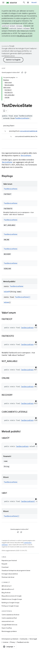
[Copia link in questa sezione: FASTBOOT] (14, 319)
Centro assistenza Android (10, 615)
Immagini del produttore (10, 574)
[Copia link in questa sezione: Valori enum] (18, 313)
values (6, 302)
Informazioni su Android (10, 639)
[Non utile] (25, 72)
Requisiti (4, 564)
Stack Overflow (7, 628)
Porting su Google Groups (10, 606)
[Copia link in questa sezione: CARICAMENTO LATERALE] (29, 412)
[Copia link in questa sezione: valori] (9, 493)
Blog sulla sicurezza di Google (11, 596)
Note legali (33, 639)
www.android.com (8, 621)
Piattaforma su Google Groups (12, 599)
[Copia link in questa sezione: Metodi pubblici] (22, 431)
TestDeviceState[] (22, 297)
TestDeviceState (22, 118)
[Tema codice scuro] (36, 325)
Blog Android (6, 592)
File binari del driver (8, 577)
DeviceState (26, 156)
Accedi (34, 2)
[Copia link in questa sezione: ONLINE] (11, 378)
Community (24, 639)
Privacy (12, 642)
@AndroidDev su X (8, 589)
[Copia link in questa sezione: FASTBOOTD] (16, 336)
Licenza (5, 642)
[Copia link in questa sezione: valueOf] (11, 438)
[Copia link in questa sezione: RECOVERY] (14, 395)
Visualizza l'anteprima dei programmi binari (16, 570)
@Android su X (6, 586)
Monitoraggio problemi (9, 631)
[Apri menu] (3, 2)
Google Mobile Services (9, 625)
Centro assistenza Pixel (9, 618)
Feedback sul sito (23, 642)
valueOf (7, 292)
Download (5, 567)
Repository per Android (9, 560)
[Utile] (22, 72)
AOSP (3, 68)
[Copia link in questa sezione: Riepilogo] (15, 176)
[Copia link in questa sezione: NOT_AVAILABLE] (19, 361)
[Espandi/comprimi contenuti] (17, 77)
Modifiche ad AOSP (24, 36)
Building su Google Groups (10, 602)
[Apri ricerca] (24, 2)
